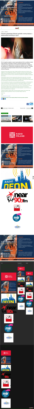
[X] (3, 99)
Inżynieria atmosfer (4, 121)
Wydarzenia (6, 31)
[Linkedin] (5, 99)
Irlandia (2, 31)
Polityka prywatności (20, 264)
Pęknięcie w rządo (26, 121)
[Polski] (31, 407)
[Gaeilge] (30, 407)
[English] (29, 407)
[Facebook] (2, 99)
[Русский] (32, 407)
